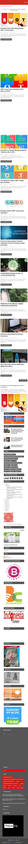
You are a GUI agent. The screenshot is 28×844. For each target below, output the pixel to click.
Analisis (6, 460)
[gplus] (14, 840)
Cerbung (6, 465)
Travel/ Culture (14, 471)
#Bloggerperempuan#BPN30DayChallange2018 (13, 457)
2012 (6, 509)
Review (11, 469)
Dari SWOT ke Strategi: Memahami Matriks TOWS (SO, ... (13, 493)
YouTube (9, 420)
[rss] (18, 840)
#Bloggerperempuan (9, 454)
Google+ (19, 416)
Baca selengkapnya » (6, 39)
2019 (6, 506)
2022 (6, 502)
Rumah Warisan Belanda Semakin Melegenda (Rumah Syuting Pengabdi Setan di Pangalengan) (13, 795)
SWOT (18, 469)
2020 (6, 505)
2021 (6, 503)
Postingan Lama (23, 380)
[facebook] (9, 840)
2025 (6, 499)
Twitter (19, 418)
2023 (6, 501)
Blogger (19, 524)
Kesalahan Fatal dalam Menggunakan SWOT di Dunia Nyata (14, 487)
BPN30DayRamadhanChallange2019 (12, 462)
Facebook (9, 416)
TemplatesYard (12, 842)
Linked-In (19, 420)
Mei (7, 485)
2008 (6, 510)
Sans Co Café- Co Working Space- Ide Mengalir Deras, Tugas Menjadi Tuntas (17, 439)
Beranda (5, 550)
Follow (14, 422)
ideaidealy (4, 1)
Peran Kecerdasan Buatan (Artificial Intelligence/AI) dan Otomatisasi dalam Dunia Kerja (13, 243)
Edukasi (13, 467)
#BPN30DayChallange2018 (10, 458)
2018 (6, 508)
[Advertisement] (14, 58)
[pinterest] (16, 840)
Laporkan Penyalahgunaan (10, 545)
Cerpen (13, 465)
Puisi (5, 469)
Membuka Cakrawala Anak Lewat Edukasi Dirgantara (13, 803)
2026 (6, 484)
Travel (6, 471)
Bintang (6, 556)
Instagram (9, 418)
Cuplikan (6, 467)
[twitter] (11, 840)
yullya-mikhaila (8, 557)
